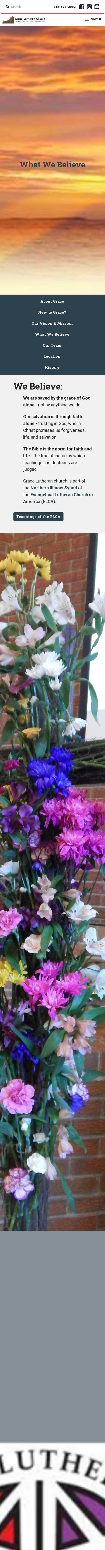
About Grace (52, 301)
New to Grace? (52, 312)
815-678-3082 (65, 6)
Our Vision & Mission (52, 323)
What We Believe (52, 334)
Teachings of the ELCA (38, 516)
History (52, 367)
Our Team (52, 345)
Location (52, 356)
